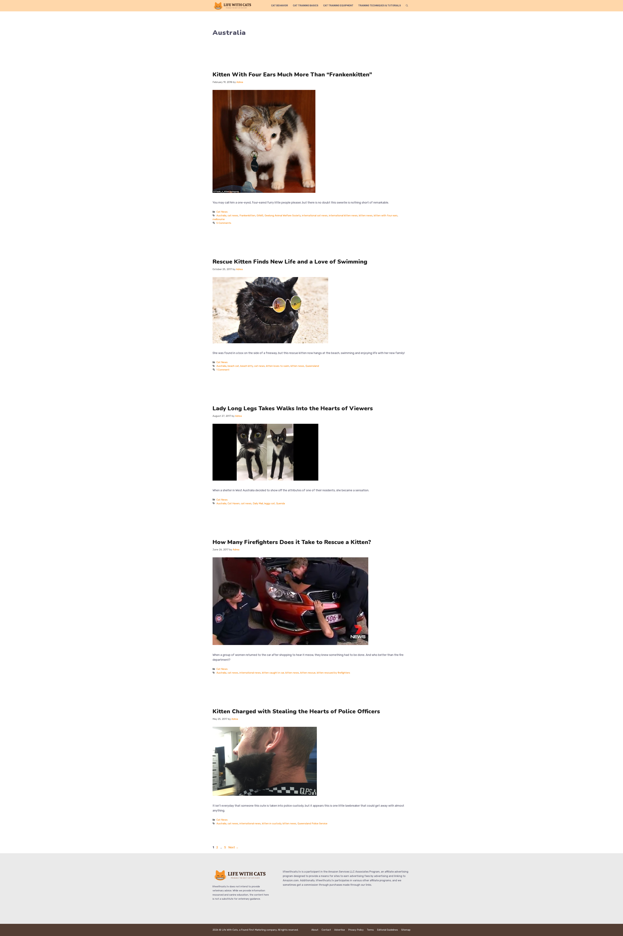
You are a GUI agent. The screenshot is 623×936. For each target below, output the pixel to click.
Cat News (222, 211)
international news (250, 672)
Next (233, 847)
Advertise (339, 929)
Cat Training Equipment (338, 5)
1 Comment (222, 369)
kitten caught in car (273, 672)
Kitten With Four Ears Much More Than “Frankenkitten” (292, 75)
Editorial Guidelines (387, 929)
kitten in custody (271, 823)
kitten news (366, 215)
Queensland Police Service (312, 823)
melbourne (219, 219)
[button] (406, 5)
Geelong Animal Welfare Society (283, 215)
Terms (370, 929)
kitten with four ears (385, 215)
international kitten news (343, 215)
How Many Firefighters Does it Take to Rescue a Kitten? (292, 542)
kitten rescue (308, 672)
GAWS (260, 215)
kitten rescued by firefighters (333, 672)
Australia (221, 215)
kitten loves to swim (277, 366)
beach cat (233, 366)
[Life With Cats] (233, 5)
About (314, 929)
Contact (326, 929)
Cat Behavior (279, 5)
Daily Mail (258, 503)
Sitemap (405, 929)
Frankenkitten (247, 215)
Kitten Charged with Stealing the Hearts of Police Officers (296, 711)
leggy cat (269, 503)
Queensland (312, 366)
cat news (233, 215)
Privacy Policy (356, 929)
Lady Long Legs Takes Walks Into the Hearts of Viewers (293, 408)
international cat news (315, 215)
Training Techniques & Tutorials (379, 5)
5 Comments (223, 223)
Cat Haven (234, 503)
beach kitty (246, 366)
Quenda (280, 503)
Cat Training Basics (305, 5)
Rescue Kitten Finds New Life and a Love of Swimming (290, 262)
